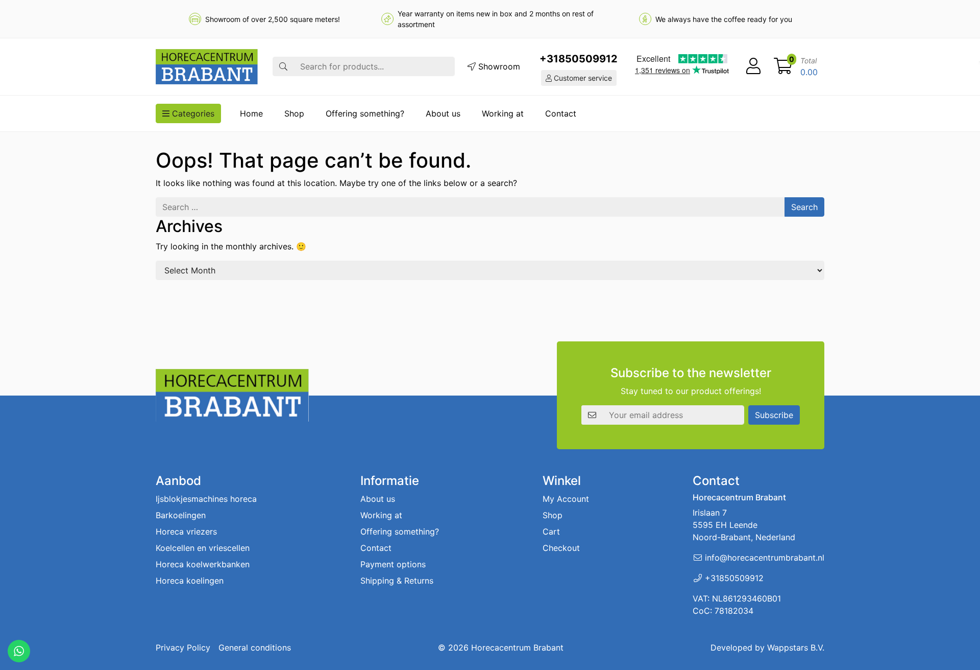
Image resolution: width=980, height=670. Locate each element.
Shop (294, 113)
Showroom (498, 66)
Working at (503, 113)
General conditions (254, 647)
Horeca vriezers (186, 531)
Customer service (582, 78)
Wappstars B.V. (795, 647)
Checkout (561, 548)
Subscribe (774, 415)
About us (443, 113)
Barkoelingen (181, 515)
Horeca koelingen (190, 580)
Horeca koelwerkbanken (203, 564)
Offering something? (365, 113)
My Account (566, 499)
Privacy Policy (183, 647)
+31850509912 (579, 59)
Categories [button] (191, 113)
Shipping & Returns (396, 580)
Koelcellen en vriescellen (203, 548)
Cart (551, 531)
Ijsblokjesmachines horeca (206, 499)
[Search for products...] (283, 66)
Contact (560, 113)
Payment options (393, 564)
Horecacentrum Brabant (517, 647)
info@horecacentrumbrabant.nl (764, 557)
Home (251, 113)
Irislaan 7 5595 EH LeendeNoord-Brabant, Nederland (744, 524)
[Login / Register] (753, 66)
